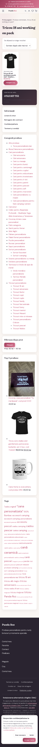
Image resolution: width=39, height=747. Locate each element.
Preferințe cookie (26, 690)
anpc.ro (6, 708)
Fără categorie (15, 225)
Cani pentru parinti (20, 182)
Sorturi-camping (20, 255)
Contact (5, 649)
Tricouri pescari (19, 325)
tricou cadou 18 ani (11, 588)
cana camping (20, 530)
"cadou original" (10, 507)
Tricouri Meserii (19, 313)
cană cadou (8, 548)
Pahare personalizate (17, 234)
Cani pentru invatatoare (23, 176)
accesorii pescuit (10, 522)
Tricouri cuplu (18, 298)
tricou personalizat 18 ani (24, 597)
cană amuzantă (25, 543)
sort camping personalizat (14, 571)
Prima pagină (6, 20)
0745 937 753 (11, 6)
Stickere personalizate (18, 261)
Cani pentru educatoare (23, 173)
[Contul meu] (29, 10)
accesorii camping (20, 515)
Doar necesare (20, 735)
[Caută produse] (25, 10)
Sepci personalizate (17, 246)
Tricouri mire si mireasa (22, 316)
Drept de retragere (24, 686)
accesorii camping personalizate (18, 519)
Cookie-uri (11, 686)
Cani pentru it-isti (20, 179)
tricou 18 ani (25, 577)
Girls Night (13, 231)
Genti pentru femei (16, 228)
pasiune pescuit (10, 565)
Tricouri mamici (19, 310)
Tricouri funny (18, 307)
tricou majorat (17, 592)
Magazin (5, 661)
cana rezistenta (13, 543)
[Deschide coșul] (36, 10)
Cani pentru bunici (20, 164)
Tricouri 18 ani (18, 286)
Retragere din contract (13, 120)
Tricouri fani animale (21, 304)
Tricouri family (18, 301)
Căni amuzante (19, 155)
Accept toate (29, 740)
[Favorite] (32, 10)
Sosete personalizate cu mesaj (21, 258)
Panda (12, 11)
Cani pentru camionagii (22, 167)
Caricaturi (13, 207)
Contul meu (7, 641)
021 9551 (32, 708)
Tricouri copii (18, 295)
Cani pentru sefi (19, 188)
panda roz (28, 561)
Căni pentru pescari (21, 185)
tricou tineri (23, 603)
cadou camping (19, 526)
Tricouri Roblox (19, 328)
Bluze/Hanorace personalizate (21, 149)
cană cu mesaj (19, 557)
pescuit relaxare (22, 565)
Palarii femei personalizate (19, 237)
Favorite (5, 645)
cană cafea (16, 548)
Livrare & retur (10, 116)
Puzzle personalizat (16, 240)
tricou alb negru (11, 581)
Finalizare (6, 653)
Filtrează (10, 345)
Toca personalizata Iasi (22, 146)
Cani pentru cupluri (20, 170)
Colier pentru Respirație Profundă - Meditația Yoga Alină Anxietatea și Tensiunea (20, 213)
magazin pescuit (18, 561)
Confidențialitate (11, 124)
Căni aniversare (19, 158)
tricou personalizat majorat (13, 600)
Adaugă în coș (10, 82)
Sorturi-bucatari (19, 252)
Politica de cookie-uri (17, 728)
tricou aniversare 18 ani (23, 585)
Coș (3, 666)
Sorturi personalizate (17, 249)
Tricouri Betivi (18, 292)
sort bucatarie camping (25, 568)
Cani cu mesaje (19, 161)
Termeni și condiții (11, 128)
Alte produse (14, 143)
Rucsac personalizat (17, 243)
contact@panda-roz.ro (26, 6)
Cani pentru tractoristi (22, 192)
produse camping (11, 568)
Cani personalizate (16, 152)
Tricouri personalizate (17, 283)
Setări (32, 735)
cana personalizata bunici (16, 534)
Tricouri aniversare (20, 289)
